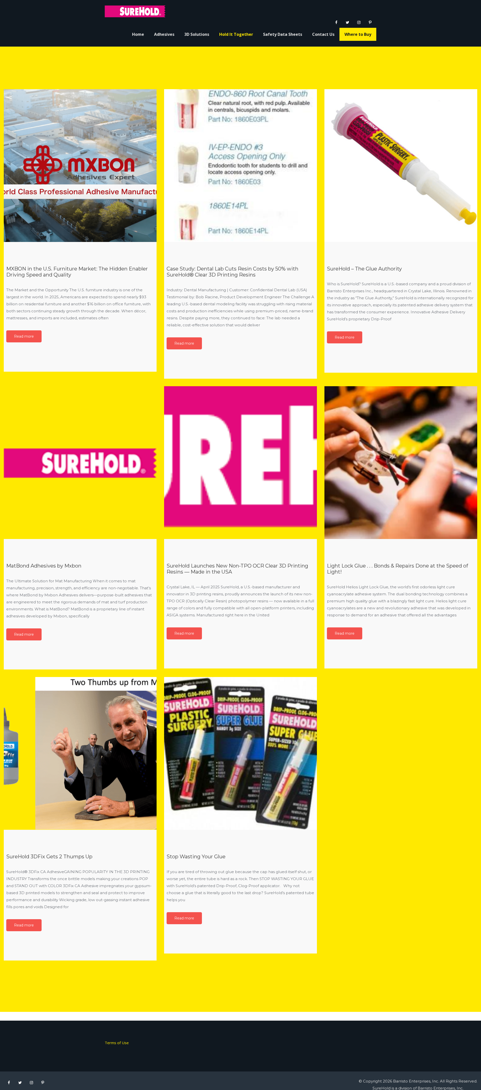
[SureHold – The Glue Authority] (400, 165)
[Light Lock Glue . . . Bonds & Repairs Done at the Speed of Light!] (400, 462)
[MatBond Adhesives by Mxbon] (80, 462)
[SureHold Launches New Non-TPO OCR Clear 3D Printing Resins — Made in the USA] (240, 462)
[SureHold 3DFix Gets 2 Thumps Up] (80, 753)
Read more (24, 336)
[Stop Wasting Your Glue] (240, 753)
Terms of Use (117, 1042)
